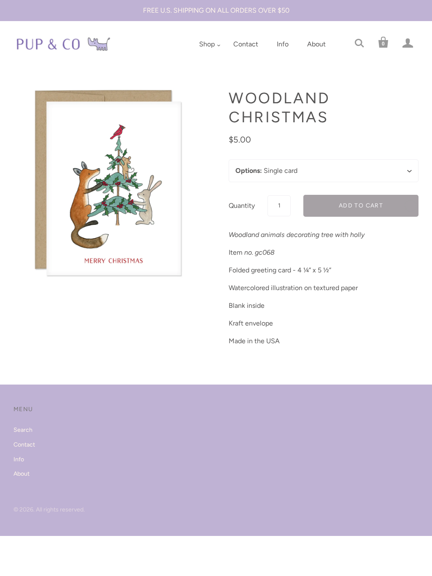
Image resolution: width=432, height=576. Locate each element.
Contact (245, 44)
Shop (207, 44)
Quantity (242, 206)
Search (23, 429)
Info (283, 44)
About (316, 44)
